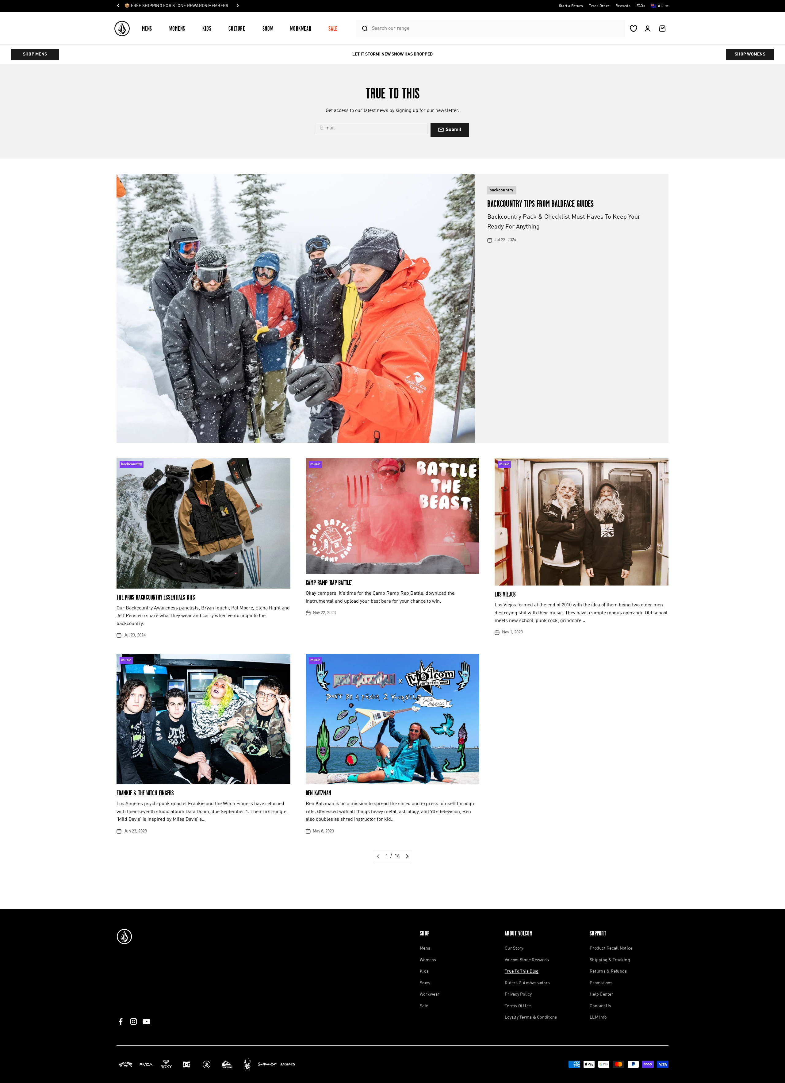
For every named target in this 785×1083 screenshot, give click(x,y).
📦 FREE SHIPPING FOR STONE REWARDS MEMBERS (176, 6)
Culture (236, 28)
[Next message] (237, 6)
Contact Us (600, 1006)
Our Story (514, 948)
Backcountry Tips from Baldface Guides (540, 203)
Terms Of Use (518, 1006)
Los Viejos (505, 594)
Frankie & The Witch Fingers (145, 793)
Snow (267, 28)
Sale (333, 28)
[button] (149, 28)
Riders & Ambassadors (527, 983)
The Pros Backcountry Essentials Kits (156, 597)
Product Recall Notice (611, 948)
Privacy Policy (518, 994)
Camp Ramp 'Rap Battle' (329, 582)
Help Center (601, 994)
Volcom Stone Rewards (527, 960)
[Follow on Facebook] (121, 1021)
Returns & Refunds (608, 971)
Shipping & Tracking (610, 960)
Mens (147, 28)
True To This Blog (521, 971)
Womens (177, 28)
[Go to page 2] (406, 856)
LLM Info (598, 1017)
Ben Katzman (318, 793)
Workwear (300, 28)
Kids (207, 28)
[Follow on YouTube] (146, 1021)
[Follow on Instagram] (133, 1021)
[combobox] (497, 28)
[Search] (362, 28)
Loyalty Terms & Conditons (531, 1017)
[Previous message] (118, 6)
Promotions (601, 983)
